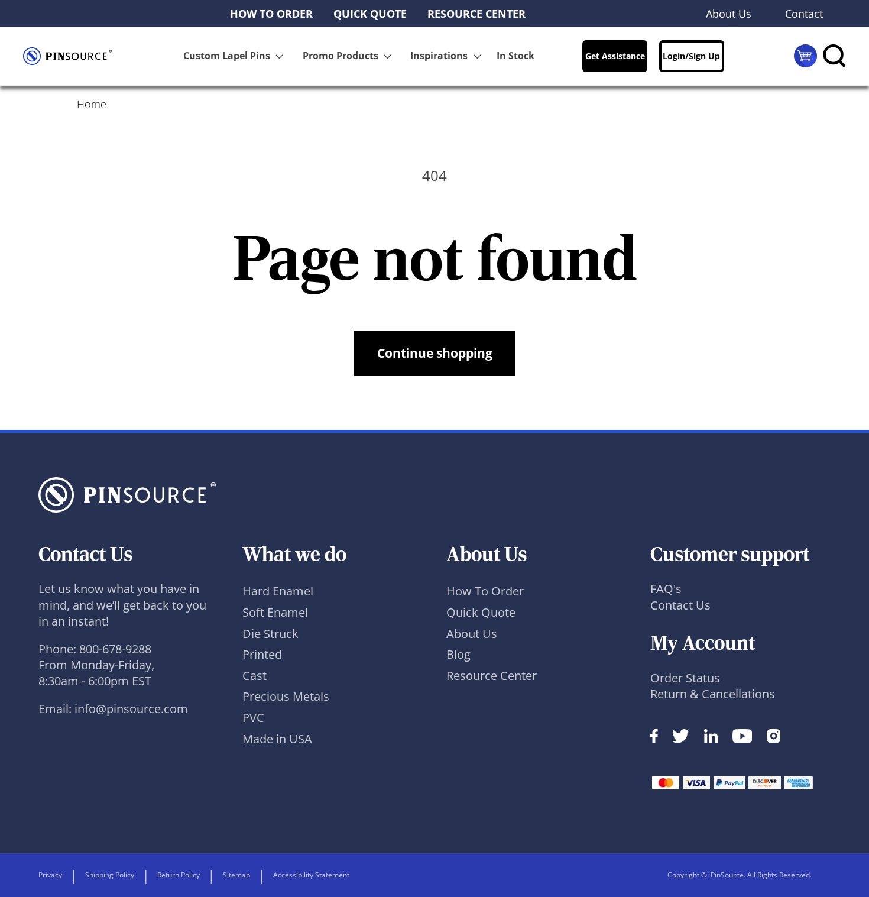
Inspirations (439, 55)
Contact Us (680, 605)
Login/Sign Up (691, 55)
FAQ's (666, 589)
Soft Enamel (275, 612)
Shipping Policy (109, 875)
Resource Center (491, 676)
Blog (458, 654)
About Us (471, 634)
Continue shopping (434, 352)
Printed (262, 654)
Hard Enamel (277, 591)
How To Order (485, 591)
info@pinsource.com (131, 709)
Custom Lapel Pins (226, 55)
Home (91, 104)
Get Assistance (615, 55)
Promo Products (340, 55)
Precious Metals (285, 696)
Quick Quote (480, 612)
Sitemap (236, 875)
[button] (235, 56)
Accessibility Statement (311, 875)
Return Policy (178, 875)
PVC (253, 718)
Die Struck (270, 634)
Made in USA (277, 739)
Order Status (685, 678)
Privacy (50, 875)
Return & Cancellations (712, 694)
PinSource (727, 875)
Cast (254, 676)
